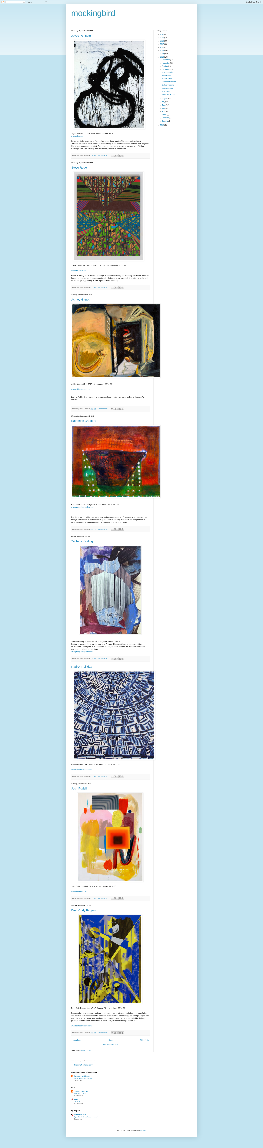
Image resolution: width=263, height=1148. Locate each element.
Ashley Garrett (80, 299)
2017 (162, 44)
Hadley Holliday (81, 666)
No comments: (103, 155)
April (164, 111)
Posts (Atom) (86, 1051)
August (165, 99)
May (163, 108)
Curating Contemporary (83, 1065)
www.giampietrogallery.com (82, 652)
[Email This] (112, 155)
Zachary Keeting (82, 541)
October (165, 66)
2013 (162, 57)
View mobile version (110, 1044)
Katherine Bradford (83, 421)
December (166, 60)
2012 (162, 125)
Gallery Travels (80, 1115)
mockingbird (93, 13)
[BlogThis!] (114, 155)
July (163, 102)
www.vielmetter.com (79, 270)
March (164, 115)
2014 (162, 54)
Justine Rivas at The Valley (83, 1078)
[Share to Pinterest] (122, 155)
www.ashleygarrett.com (80, 389)
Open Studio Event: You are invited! (86, 1117)
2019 (162, 38)
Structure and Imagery (83, 1076)
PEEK (76, 1099)
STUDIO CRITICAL (81, 1091)
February (165, 118)
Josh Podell (79, 788)
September (166, 69)
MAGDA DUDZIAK (80, 1093)
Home (110, 1040)
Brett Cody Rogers (83, 910)
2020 (162, 34)
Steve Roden (79, 167)
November (166, 63)
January (165, 121)
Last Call (77, 1101)
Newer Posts (76, 1040)
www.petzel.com (77, 136)
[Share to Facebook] (119, 155)
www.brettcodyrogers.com (81, 1026)
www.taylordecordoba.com (81, 770)
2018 (162, 41)
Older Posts (144, 1040)
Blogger (143, 1130)
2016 (162, 47)
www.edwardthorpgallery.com (82, 507)
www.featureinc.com (79, 891)
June (164, 105)
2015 (162, 51)
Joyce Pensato (81, 35)
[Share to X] (117, 155)
